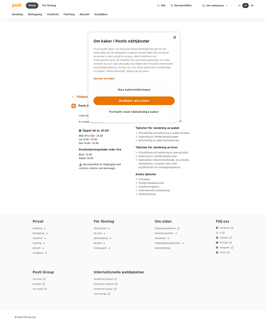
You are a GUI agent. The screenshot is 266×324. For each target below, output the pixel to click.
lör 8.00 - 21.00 (88, 139)
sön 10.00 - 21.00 (89, 143)
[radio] (239, 5)
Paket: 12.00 (86, 158)
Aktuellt (84, 14)
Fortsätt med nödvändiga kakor (134, 112)
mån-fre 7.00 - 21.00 (91, 136)
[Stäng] (174, 37)
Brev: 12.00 (85, 154)
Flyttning (69, 14)
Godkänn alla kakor (134, 100)
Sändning (17, 14)
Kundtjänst (101, 14)
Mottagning (35, 14)
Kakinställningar (163, 248)
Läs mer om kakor (104, 78)
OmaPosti (53, 14)
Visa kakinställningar (134, 89)
